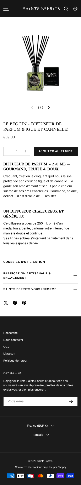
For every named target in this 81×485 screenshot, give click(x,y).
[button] (75, 8)
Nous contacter (13, 339)
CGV (6, 346)
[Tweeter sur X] (5, 302)
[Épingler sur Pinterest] (24, 302)
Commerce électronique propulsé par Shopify (40, 467)
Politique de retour (15, 360)
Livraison (9, 353)
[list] (40, 65)
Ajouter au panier (56, 151)
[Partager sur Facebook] (15, 302)
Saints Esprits (44, 461)
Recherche (10, 332)
